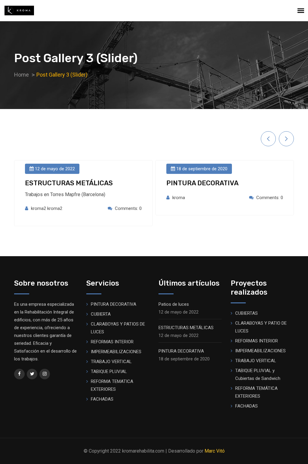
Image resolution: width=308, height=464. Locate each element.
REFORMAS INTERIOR (112, 341)
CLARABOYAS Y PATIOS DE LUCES (118, 328)
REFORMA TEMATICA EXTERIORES (112, 385)
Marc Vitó (215, 451)
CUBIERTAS (246, 313)
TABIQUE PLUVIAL (109, 371)
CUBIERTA (101, 314)
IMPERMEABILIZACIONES (116, 351)
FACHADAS (102, 399)
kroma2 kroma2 (46, 208)
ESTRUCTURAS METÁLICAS (69, 183)
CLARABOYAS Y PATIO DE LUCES (261, 327)
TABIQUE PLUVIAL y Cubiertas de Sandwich (257, 374)
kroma (178, 197)
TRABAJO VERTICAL (111, 361)
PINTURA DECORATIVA (202, 183)
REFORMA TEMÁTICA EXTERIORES (256, 392)
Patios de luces (174, 304)
